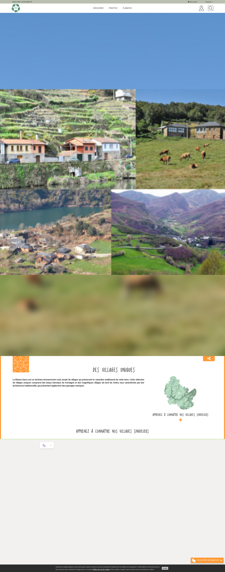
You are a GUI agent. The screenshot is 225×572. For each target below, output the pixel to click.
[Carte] (201, 8)
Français (208, 2)
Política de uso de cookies (101, 569)
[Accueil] (16, 8)
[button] (209, 358)
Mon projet (193, 2)
